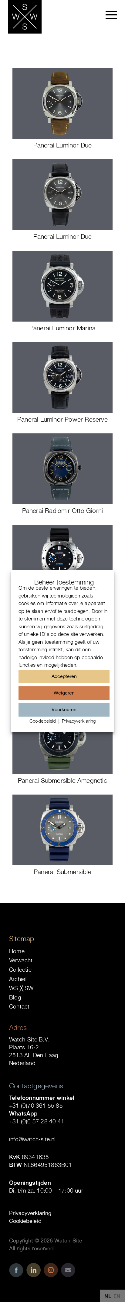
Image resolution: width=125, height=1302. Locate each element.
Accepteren (64, 676)
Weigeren (64, 692)
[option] (116, 1296)
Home (17, 951)
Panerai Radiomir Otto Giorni (62, 510)
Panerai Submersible (62, 871)
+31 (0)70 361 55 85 (36, 1105)
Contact (19, 1006)
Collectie (20, 969)
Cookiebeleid (42, 720)
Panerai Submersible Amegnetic (62, 780)
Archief (18, 979)
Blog (15, 997)
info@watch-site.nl (32, 1139)
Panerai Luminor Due (62, 145)
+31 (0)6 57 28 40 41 (36, 1121)
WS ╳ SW (21, 988)
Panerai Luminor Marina (62, 328)
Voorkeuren (64, 709)
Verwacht (21, 960)
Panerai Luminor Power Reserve (62, 419)
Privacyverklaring (79, 720)
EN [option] (116, 1296)
